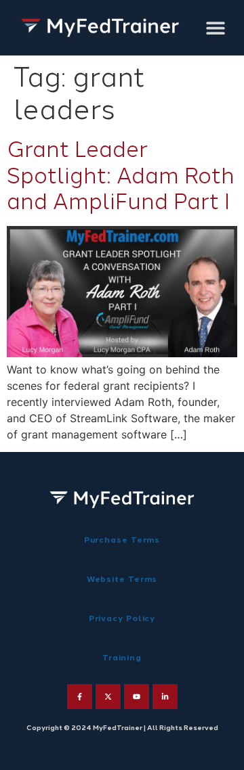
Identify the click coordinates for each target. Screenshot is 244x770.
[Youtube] (136, 696)
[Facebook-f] (79, 696)
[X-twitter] (108, 696)
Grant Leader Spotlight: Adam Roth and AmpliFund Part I (121, 175)
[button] (215, 28)
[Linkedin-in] (165, 696)
